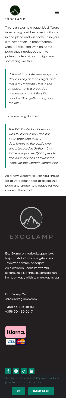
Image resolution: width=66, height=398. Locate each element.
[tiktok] (24, 371)
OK (18, 391)
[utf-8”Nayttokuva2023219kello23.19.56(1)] (15, 5)
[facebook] (8, 371)
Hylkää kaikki (41, 391)
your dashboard (25, 181)
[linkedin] (31, 371)
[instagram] (16, 371)
